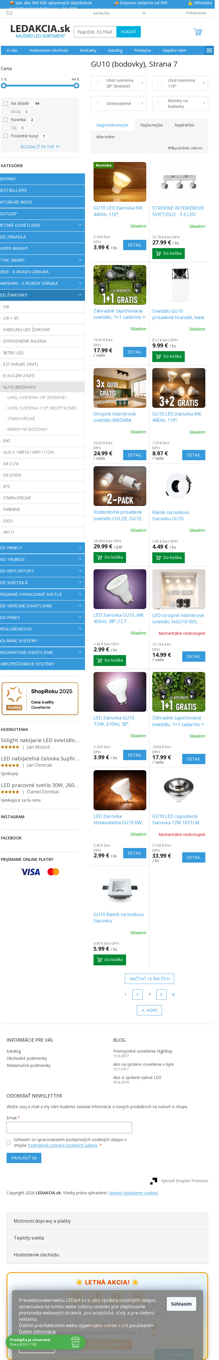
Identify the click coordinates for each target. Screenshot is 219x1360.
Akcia (19, 111)
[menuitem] (12, 50)
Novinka (22, 119)
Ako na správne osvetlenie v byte (143, 1064)
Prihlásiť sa (24, 1158)
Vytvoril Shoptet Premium (184, 1180)
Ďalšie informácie (37, 1332)
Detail (135, 245)
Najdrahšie (184, 125)
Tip (17, 127)
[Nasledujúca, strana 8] (161, 994)
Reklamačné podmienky (28, 1065)
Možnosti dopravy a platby (42, 1221)
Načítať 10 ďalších (149, 978)
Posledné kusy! (28, 136)
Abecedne (105, 136)
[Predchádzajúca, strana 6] (137, 994)
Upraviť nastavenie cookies (133, 1192)
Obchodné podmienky (27, 1058)
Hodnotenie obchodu (36, 1255)
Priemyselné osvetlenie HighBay (142, 1051)
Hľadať (128, 31)
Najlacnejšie (151, 125)
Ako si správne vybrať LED (137, 1077)
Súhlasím (181, 1304)
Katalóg (102, 13)
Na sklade (25, 103)
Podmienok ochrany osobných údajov (63, 1145)
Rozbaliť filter (37, 146)
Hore (152, 1010)
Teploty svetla (29, 1238)
